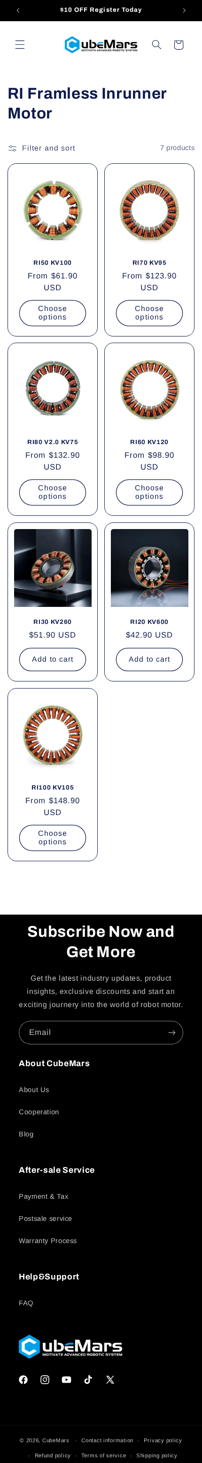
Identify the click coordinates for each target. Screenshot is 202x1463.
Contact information (107, 1440)
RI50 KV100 (52, 262)
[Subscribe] (172, 1032)
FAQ (26, 1303)
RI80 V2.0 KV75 (52, 442)
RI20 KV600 (149, 621)
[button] (20, 45)
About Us (34, 1089)
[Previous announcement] (18, 10)
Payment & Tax (43, 1196)
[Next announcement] (184, 10)
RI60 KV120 (149, 442)
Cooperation (39, 1112)
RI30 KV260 (52, 621)
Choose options (52, 312)
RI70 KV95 (149, 262)
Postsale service (45, 1218)
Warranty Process (48, 1240)
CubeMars (56, 1440)
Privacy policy (163, 1440)
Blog (26, 1134)
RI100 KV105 (52, 787)
